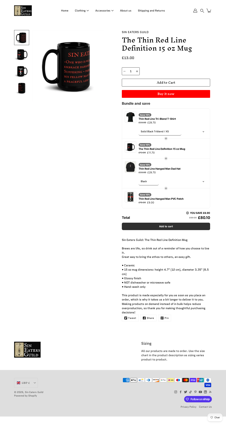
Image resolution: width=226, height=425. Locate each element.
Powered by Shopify (25, 395)
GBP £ (26, 383)
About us (125, 11)
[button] (202, 10)
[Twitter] (185, 392)
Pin (167, 318)
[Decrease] (124, 71)
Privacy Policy (188, 407)
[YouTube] (200, 392)
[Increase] (137, 71)
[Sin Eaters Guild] (23, 10)
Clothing (80, 11)
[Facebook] (180, 392)
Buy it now (166, 93)
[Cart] (209, 10)
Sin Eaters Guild (34, 392)
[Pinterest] (195, 392)
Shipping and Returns (151, 11)
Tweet (132, 318)
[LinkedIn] (205, 392)
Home (64, 11)
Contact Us (205, 407)
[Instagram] (175, 392)
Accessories (102, 11)
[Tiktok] (190, 392)
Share (150, 318)
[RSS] (210, 392)
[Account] (195, 10)
